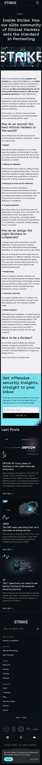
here (27, 357)
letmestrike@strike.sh (19, 350)
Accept (8, 759)
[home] (10, 3)
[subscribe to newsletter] (37, 628)
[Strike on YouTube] (34, 737)
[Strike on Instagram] (21, 737)
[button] (38, 3)
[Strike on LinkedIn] (7, 737)
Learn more (34, 759)
